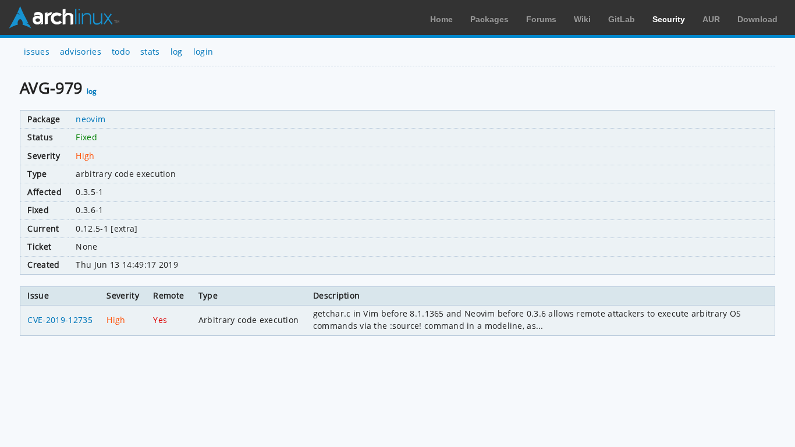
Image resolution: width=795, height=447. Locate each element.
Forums (541, 19)
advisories (80, 51)
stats (150, 51)
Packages (489, 19)
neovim (90, 119)
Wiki (582, 19)
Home (441, 19)
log (177, 51)
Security (668, 19)
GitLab (621, 19)
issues (36, 51)
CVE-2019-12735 (59, 319)
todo (121, 51)
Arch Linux (64, 17)
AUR (711, 19)
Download (757, 19)
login (203, 51)
